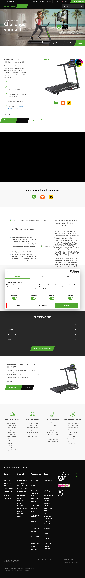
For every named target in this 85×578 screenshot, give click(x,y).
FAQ (45, 483)
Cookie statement (19, 570)
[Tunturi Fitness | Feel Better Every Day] (8, 6)
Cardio (7, 474)
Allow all (66, 305)
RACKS (19, 516)
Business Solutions (34, 6)
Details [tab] (43, 276)
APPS (45, 513)
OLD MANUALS (48, 495)
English (66, 1)
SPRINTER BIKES (8, 492)
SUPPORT (33, 502)
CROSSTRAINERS (8, 488)
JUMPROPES (34, 531)
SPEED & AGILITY (35, 498)
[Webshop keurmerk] (69, 485)
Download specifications (42, 348)
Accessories (34, 474)
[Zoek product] (81, 6)
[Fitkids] (79, 63)
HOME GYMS (21, 495)
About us (49, 6)
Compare (33, 120)
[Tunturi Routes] (56, 103)
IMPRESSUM (47, 543)
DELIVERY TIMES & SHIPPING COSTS (48, 523)
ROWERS (6, 495)
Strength (20, 474)
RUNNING (33, 540)
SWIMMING (34, 550)
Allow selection (42, 305)
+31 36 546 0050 (9, 1)
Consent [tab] (17, 276)
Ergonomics (12, 335)
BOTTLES (33, 546)
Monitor (11, 325)
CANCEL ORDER (48, 480)
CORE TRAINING (35, 525)
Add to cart (58, 43)
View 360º (47, 59)
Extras (10, 339)
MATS (32, 511)
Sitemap (27, 570)
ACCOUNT (47, 487)
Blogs (42, 1)
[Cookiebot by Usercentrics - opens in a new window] (71, 271)
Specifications (42, 120)
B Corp (35, 1)
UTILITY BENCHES (22, 508)
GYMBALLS (34, 508)
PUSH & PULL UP (35, 528)
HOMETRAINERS (8, 480)
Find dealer (70, 43)
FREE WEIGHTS (35, 490)
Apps (43, 6)
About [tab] (67, 276)
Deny (18, 305)
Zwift (16, 108)
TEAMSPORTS (35, 543)
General (11, 330)
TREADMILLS (7, 498)
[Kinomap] (69, 103)
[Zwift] (63, 103)
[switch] (33, 298)
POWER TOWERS (22, 480)
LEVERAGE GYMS (22, 488)
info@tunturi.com (68, 562)
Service (49, 1)
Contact (56, 1)
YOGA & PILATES (35, 505)
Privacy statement (8, 570)
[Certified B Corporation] (69, 494)
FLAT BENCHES (21, 492)
